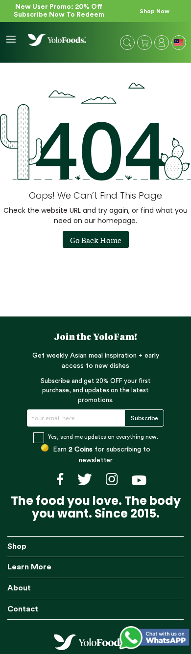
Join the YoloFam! (95, 337)
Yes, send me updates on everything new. (103, 437)
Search (127, 42)
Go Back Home (95, 239)
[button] (179, 43)
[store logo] (57, 40)
